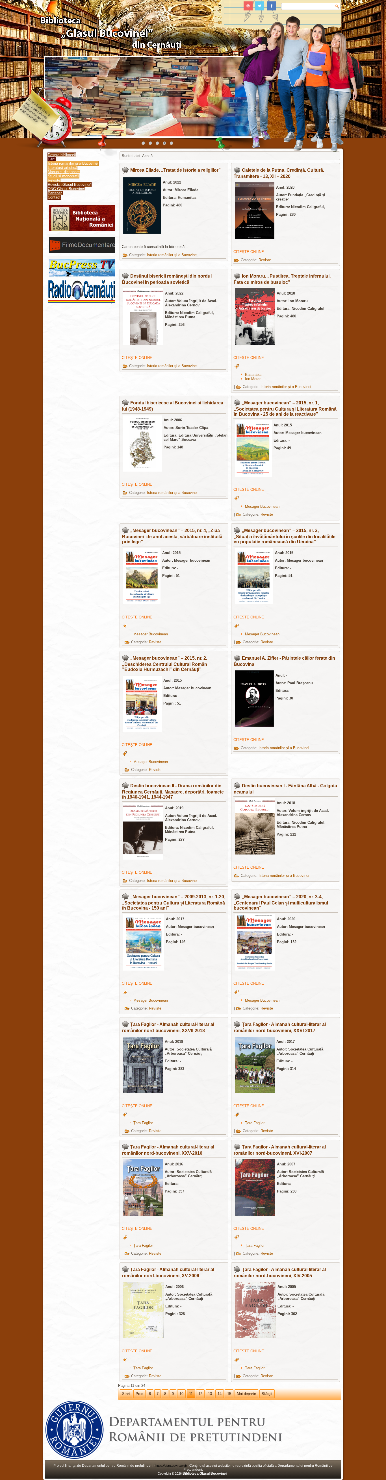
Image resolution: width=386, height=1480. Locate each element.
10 (181, 1394)
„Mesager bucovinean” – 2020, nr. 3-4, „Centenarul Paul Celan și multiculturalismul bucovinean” (281, 902)
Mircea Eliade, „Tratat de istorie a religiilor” (175, 170)
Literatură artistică (62, 167)
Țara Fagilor (143, 1123)
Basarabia (253, 374)
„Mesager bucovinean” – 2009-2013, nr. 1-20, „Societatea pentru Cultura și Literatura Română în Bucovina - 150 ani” (173, 902)
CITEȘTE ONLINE (248, 252)
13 (210, 1394)
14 (220, 1394)
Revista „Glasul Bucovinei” (69, 184)
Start (126, 1394)
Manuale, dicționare (64, 172)
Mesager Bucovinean (262, 506)
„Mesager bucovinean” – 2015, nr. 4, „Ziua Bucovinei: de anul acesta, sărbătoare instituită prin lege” (172, 536)
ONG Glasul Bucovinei (66, 189)
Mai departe (246, 1394)
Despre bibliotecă (62, 155)
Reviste (54, 180)
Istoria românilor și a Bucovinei (73, 163)
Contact (54, 197)
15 (229, 1394)
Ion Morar (253, 379)
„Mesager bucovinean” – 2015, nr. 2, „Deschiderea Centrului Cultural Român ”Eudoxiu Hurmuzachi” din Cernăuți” (164, 664)
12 (200, 1394)
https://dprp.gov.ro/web (171, 1465)
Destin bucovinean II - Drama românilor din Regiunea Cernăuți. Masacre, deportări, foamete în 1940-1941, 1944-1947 (173, 791)
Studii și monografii (63, 176)
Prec (139, 1394)
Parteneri (55, 193)
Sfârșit (267, 1394)
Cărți (51, 159)
